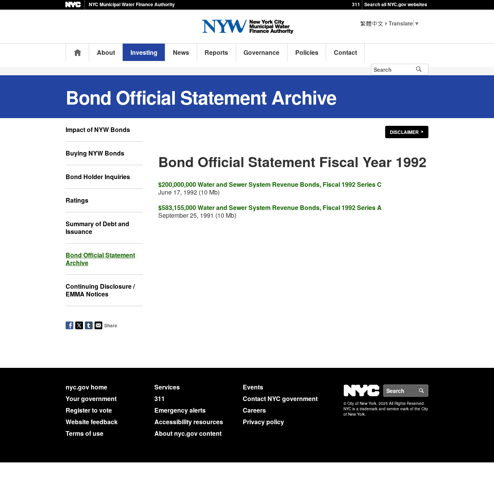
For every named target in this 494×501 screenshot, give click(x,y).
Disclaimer (404, 132)
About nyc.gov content (188, 433)
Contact (345, 52)
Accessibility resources (188, 421)
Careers (254, 410)
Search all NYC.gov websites (395, 4)
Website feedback (92, 421)
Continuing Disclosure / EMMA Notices (100, 290)
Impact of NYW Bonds (98, 129)
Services (167, 387)
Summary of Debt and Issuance (97, 227)
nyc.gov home (86, 387)
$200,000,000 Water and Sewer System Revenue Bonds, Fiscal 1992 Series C (270, 184)
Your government (91, 398)
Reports (216, 52)
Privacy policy (263, 421)
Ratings (77, 200)
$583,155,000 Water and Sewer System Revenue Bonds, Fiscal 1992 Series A (270, 207)
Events (253, 387)
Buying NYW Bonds (95, 153)
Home (77, 52)
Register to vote (89, 410)
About (106, 52)
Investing (143, 52)
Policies (306, 52)
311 (356, 4)
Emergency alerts (180, 410)
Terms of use (84, 433)
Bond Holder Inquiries (98, 176)
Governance (261, 52)
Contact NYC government (280, 398)
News (181, 52)
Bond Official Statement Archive (100, 258)
